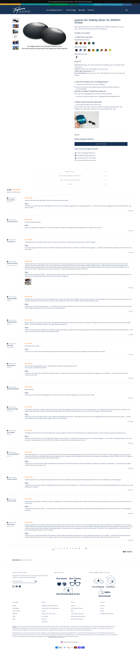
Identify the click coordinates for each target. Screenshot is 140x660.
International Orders (77, 608)
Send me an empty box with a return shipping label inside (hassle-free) (97, 96)
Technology (71, 10)
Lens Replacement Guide (78, 616)
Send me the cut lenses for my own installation (90, 84)
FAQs (70, 184)
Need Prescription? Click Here (84, 139)
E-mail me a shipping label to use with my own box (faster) (94, 94)
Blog (13, 619)
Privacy (102, 611)
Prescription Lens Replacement (51, 608)
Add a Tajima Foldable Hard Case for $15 (88, 104)
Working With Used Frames (56, 636)
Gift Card (44, 619)
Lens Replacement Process (70, 175)
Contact (73, 605)
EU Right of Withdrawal (106, 613)
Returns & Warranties (77, 619)
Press (14, 616)
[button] (28, 282)
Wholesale (45, 621)
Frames (91, 10)
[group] (15, 189)
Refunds (102, 605)
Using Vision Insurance (77, 613)
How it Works (16, 611)
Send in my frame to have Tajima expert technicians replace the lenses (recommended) (97, 88)
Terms (102, 608)
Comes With (70, 171)
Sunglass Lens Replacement (50, 605)
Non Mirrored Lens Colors (82, 40)
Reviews (81, 10)
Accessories (45, 616)
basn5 (14, 626)
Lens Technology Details (69, 180)
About (14, 605)
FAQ (72, 611)
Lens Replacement (54, 10)
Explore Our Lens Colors (48, 613)
